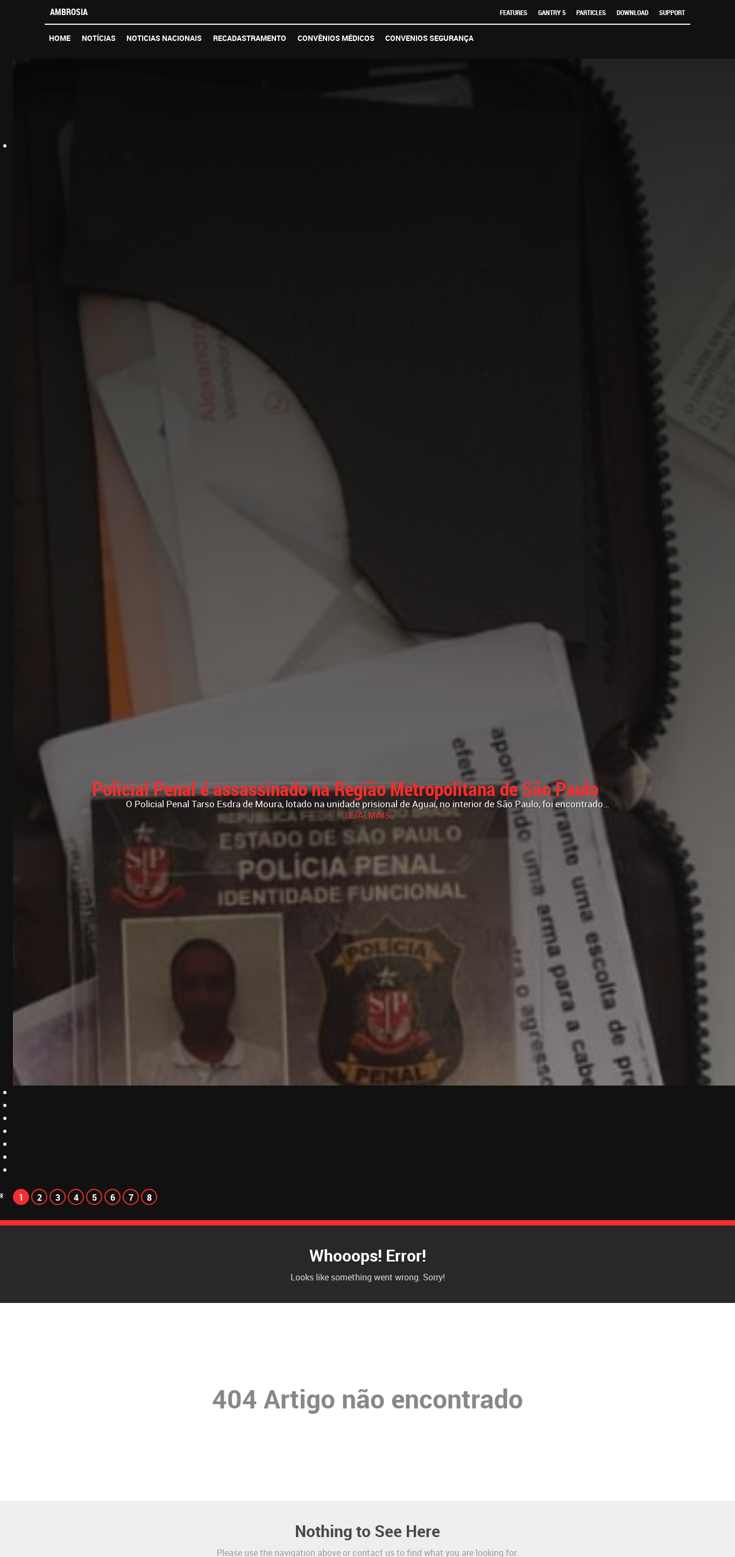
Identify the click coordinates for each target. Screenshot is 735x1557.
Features (513, 12)
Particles (591, 12)
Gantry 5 (552, 12)
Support (672, 12)
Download (632, 12)
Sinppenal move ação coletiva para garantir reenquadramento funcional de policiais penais (360, 798)
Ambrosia (69, 12)
